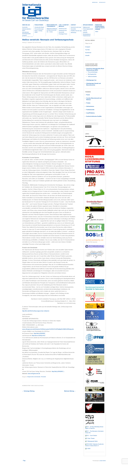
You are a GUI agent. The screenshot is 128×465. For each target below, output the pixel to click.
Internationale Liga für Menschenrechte (37, 13)
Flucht (88, 94)
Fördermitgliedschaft (88, 29)
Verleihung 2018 (63, 30)
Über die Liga (26, 25)
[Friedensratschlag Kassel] (94, 247)
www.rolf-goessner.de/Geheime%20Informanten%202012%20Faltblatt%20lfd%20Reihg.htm (48, 329)
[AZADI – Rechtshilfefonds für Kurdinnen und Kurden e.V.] (94, 364)
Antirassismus (90, 106)
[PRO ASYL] (95, 175)
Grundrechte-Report (39, 27)
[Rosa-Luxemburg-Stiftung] (94, 162)
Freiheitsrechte (90, 109)
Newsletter (73, 29)
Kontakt (73, 25)
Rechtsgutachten (92, 74)
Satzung (85, 30)
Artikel (96, 31)
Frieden (88, 103)
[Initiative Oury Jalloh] (94, 211)
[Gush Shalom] (91, 435)
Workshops (73, 32)
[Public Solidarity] (94, 243)
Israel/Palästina (90, 113)
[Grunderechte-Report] (94, 204)
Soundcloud (88, 52)
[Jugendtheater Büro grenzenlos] (94, 197)
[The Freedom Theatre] (94, 412)
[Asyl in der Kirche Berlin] (94, 301)
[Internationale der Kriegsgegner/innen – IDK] (94, 146)
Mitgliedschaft (86, 27)
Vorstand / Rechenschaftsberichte (27, 36)
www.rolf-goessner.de (34, 373)
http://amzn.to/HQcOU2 (38, 335)
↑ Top (23, 460)
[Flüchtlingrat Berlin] (90, 186)
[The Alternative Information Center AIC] (94, 432)
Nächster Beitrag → (70, 391)
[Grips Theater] (90, 438)
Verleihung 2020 (63, 28)
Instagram (87, 47)
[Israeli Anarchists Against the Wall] (94, 391)
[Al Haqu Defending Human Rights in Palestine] (94, 428)
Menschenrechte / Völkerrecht (52, 25)
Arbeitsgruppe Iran (91, 80)
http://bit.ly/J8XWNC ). (58, 371)
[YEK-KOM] (94, 445)
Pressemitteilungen (92, 72)
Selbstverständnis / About (26, 29)
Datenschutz (102, 2)
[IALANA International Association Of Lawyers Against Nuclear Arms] (94, 330)
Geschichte (25, 27)
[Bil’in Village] (94, 401)
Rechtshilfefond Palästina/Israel (86, 35)
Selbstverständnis (92, 76)
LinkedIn (87, 55)
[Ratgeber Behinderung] (94, 283)
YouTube (87, 49)
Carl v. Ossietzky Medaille (64, 25)
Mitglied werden (88, 25)
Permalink (43, 376)
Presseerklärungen (39, 29)
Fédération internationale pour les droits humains (100, 27)
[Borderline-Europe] (94, 258)
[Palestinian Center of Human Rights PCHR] (94, 384)
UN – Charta (50, 31)
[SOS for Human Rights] (94, 236)
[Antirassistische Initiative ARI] (94, 308)
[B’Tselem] (89, 424)
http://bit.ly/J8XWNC (39, 333)
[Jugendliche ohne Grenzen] (94, 221)
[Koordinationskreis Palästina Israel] (94, 230)
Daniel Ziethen (103, 460)
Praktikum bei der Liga (76, 30)
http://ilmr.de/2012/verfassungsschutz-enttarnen (35, 311)
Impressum (94, 2)
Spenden (85, 32)
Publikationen (39, 25)
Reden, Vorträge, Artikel (39, 31)
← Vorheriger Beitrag (28, 391)
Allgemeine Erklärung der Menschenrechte (52, 29)
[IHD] (94, 375)
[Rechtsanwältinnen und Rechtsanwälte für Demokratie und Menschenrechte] (90, 277)
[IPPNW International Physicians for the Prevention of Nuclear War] (94, 342)
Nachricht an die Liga (76, 27)
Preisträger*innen (63, 34)
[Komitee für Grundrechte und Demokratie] (94, 266)
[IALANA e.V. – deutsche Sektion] (94, 319)
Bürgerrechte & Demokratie (33, 376)
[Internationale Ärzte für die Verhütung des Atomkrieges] (94, 353)
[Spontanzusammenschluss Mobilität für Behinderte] (94, 290)
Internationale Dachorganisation (26, 33)
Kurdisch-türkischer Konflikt (93, 116)
